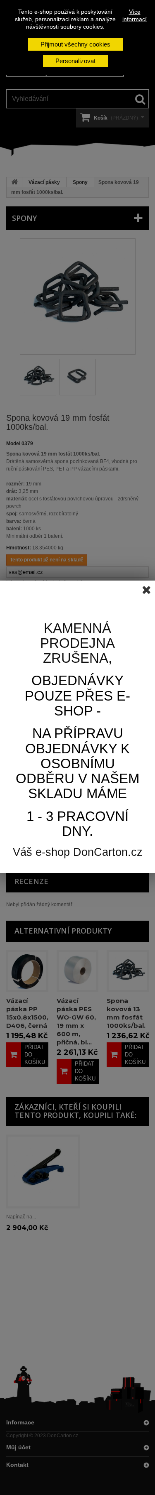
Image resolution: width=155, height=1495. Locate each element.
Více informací (134, 15)
